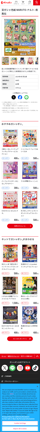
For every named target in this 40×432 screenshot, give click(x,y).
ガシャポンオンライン (20, 339)
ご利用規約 (7, 376)
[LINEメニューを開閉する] (12, 368)
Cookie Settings (20, 423)
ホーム (4, 356)
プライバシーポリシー (11, 381)
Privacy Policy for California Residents (15, 417)
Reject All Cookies (20, 429)
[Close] (37, 386)
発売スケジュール (19, 226)
